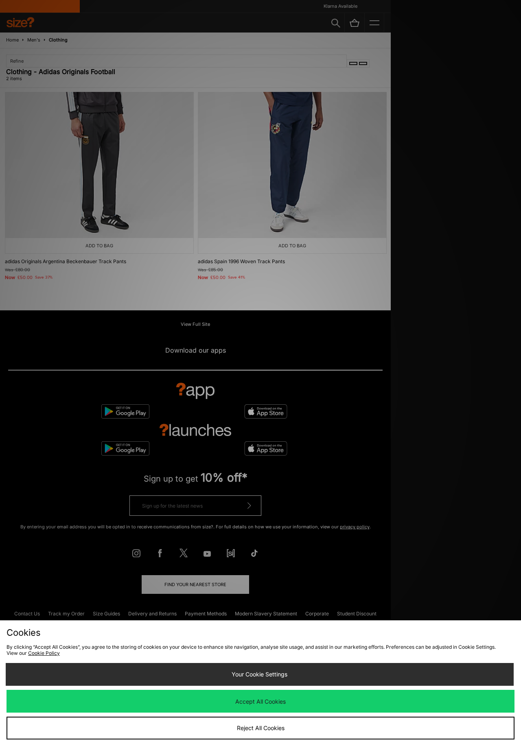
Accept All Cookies (260, 701)
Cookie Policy (44, 653)
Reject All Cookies (261, 727)
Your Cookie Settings (259, 674)
